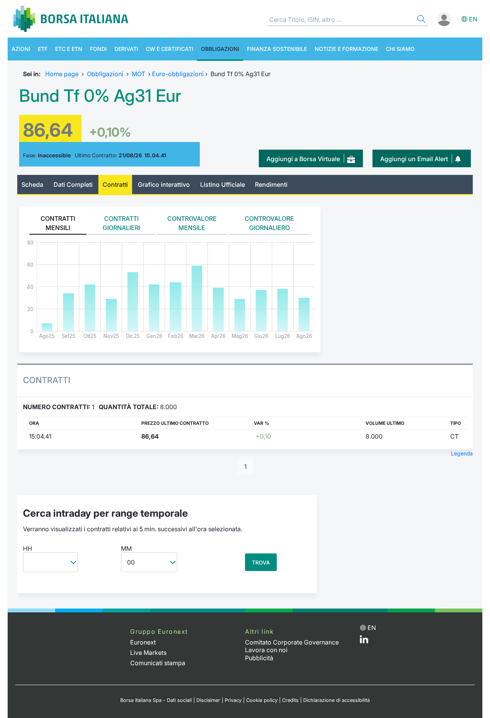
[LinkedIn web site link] (364, 641)
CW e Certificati (169, 49)
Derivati (126, 49)
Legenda (462, 453)
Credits (290, 700)
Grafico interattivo (164, 184)
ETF (42, 49)
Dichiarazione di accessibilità (336, 700)
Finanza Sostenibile (277, 49)
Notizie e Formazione (346, 49)
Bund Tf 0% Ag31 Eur (100, 95)
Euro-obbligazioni (178, 74)
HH (27, 548)
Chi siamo (400, 49)
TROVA (261, 562)
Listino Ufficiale (222, 184)
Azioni (20, 49)
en (473, 19)
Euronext (143, 642)
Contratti (115, 184)
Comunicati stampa (157, 663)
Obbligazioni (220, 49)
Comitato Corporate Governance (292, 642)
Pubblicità (259, 658)
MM (126, 548)
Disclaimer (208, 700)
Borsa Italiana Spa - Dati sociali (156, 700)
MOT (138, 74)
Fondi (98, 49)
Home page (61, 74)
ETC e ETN (68, 49)
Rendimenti (271, 184)
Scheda (32, 184)
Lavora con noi (266, 650)
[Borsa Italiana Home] (70, 19)
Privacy (233, 700)
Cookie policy (262, 700)
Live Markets (148, 652)
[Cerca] (420, 20)
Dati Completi (73, 184)
